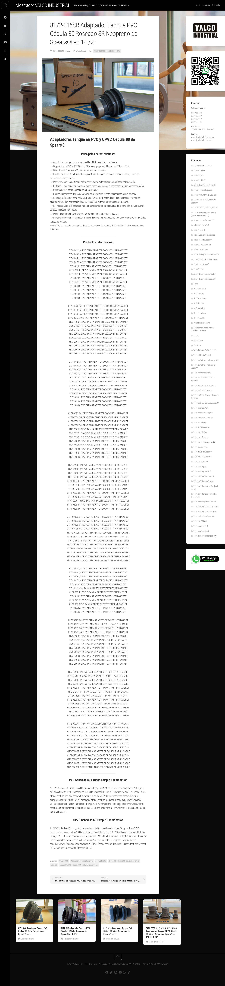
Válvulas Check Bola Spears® (204, 385)
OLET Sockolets (199, 308)
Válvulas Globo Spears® (202, 457)
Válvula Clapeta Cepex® (202, 355)
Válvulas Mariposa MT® (202, 471)
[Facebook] (5, 17)
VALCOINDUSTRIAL (83, 51)
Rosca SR (112, 861)
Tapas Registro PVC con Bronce (205, 350)
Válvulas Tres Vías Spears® (203, 516)
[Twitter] (5, 25)
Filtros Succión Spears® (202, 245)
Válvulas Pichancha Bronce (203, 481)
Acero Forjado (198, 175)
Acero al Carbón (199, 170)
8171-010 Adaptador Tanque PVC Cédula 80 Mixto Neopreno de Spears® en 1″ (117, 931)
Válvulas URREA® (200, 521)
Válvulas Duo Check (200, 447)
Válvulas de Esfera (200, 432)
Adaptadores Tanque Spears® (107, 51)
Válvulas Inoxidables (200, 462)
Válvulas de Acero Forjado (203, 413)
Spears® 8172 (65, 865)
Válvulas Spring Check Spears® (205, 502)
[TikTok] (5, 59)
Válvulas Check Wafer (201, 408)
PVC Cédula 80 (100, 861)
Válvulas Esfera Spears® (202, 452)
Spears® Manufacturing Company (85, 865)
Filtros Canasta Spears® (202, 240)
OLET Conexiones (199, 289)
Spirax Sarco (198, 340)
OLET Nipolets (198, 303)
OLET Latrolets (198, 293)
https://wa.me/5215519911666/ (202, 129)
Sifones (196, 336)
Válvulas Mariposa (200, 467)
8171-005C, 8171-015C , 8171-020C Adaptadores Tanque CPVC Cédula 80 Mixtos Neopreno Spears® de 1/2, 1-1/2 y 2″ (161, 932)
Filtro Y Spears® (199, 230)
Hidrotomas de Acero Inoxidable (205, 259)
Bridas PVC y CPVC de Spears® (205, 195)
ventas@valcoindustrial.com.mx (202, 137)
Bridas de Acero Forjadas (202, 190)
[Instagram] (5, 34)
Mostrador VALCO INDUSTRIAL (43, 5)
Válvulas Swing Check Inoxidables (205, 507)
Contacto (216, 5)
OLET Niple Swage (199, 298)
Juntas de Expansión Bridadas (204, 274)
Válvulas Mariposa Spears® (203, 476)
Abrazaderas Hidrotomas (202, 166)
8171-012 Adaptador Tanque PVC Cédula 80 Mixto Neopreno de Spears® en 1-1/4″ (75, 931)
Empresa (206, 5)
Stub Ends (197, 345)
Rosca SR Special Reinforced (128, 861)
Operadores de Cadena (201, 323)
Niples (195, 284)
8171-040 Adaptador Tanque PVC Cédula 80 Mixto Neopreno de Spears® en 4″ (32, 931)
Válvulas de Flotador (200, 437)
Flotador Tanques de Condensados (206, 254)
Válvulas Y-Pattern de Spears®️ (205, 536)
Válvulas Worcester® (201, 531)
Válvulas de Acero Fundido (203, 418)
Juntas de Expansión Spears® (204, 279)
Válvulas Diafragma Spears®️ (204, 442)
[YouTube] (5, 42)
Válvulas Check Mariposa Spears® (206, 403)
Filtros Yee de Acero (200, 250)
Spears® (54, 865)
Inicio (198, 5)
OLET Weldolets (199, 318)
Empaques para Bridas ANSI (203, 220)
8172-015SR (63, 861)
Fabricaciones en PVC (201, 225)
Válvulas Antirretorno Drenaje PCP (205, 360)
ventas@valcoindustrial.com (201, 140)
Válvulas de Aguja (200, 422)
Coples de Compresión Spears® (205, 208)
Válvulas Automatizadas (202, 373)
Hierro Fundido (198, 269)
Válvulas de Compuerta (201, 427)
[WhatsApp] (5, 50)
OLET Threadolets (199, 313)
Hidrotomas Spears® (201, 264)
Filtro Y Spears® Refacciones (204, 235)
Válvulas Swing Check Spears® (204, 511)
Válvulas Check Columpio (202, 390)
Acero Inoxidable (199, 180)
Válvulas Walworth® (201, 526)
